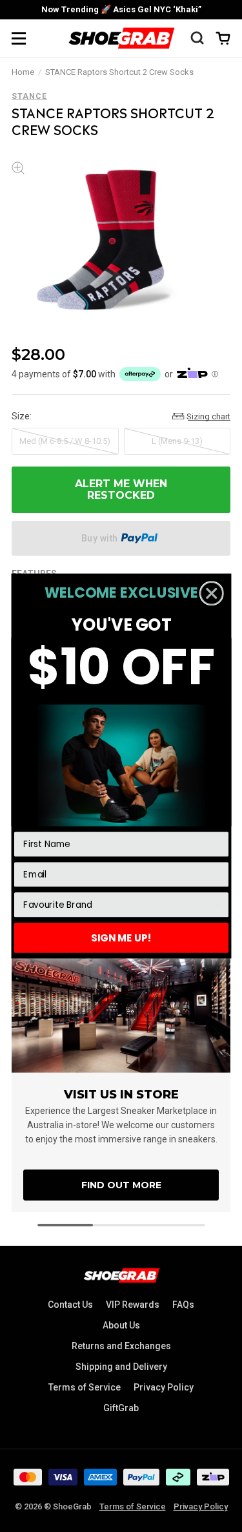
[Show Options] (217, 905)
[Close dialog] (211, 593)
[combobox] (117, 905)
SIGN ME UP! (121, 937)
